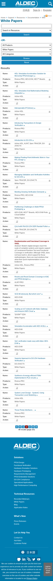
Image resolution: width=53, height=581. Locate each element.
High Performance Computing (25, 485)
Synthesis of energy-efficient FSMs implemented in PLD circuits (28, 377)
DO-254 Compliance (22, 480)
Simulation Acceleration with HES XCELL (31, 326)
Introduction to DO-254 (24, 140)
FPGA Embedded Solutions (24, 477)
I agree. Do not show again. (48, 569)
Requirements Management (24, 474)
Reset (26, 62)
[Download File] (17, 86)
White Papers (19, 502)
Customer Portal (20, 543)
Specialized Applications (23, 482)
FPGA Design (19, 463)
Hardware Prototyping (22, 471)
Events (16, 524)
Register (47, 10)
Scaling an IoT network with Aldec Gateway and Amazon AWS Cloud (31, 310)
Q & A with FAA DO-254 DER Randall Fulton (32, 226)
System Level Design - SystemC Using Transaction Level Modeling (29, 394)
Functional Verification (22, 465)
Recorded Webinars (21, 499)
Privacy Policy (32, 578)
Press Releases (20, 521)
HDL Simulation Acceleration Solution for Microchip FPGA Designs (30, 75)
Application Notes (21, 508)
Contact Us (18, 538)
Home (3, 18)
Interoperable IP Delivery (25, 108)
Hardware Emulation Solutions (25, 468)
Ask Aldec (17, 541)
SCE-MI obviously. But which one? (28, 294)
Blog (16, 505)
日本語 (26, 10)
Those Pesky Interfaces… (25, 410)
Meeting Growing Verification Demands (30, 192)
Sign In (36, 10)
